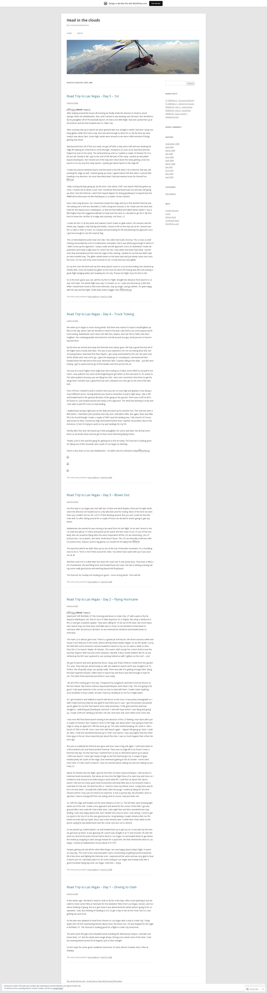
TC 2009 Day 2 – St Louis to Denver (179, 100)
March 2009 (170, 150)
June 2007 (169, 170)
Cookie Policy (57, 988)
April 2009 (169, 147)
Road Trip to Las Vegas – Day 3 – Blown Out (98, 495)
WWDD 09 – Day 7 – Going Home (178, 107)
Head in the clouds (83, 20)
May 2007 (169, 174)
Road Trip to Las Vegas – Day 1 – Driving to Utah (102, 887)
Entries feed (170, 217)
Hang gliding (93, 296)
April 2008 (169, 160)
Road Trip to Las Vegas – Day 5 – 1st (93, 96)
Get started (155, 3)
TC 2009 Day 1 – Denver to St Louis (179, 104)
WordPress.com (172, 224)
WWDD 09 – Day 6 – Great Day (178, 110)
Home (69, 33)
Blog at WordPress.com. (76, 981)
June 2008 (169, 157)
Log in (167, 214)
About (80, 33)
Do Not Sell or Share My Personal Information (104, 981)
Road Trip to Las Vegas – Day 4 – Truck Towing (100, 314)
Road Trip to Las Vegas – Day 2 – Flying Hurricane (102, 599)
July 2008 (169, 154)
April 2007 (169, 177)
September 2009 (172, 144)
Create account (171, 210)
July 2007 (169, 167)
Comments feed (172, 220)
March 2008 (170, 164)
